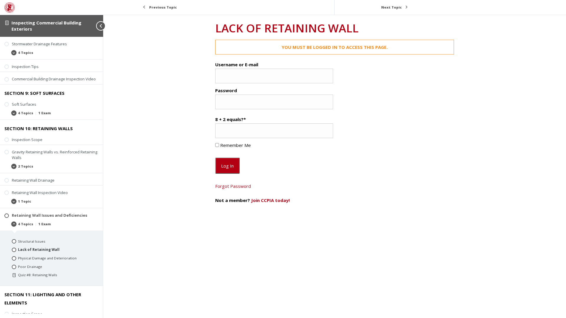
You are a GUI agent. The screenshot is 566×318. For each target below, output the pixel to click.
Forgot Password (233, 186)
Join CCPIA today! (270, 200)
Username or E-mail (236, 64)
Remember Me (235, 145)
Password (226, 90)
